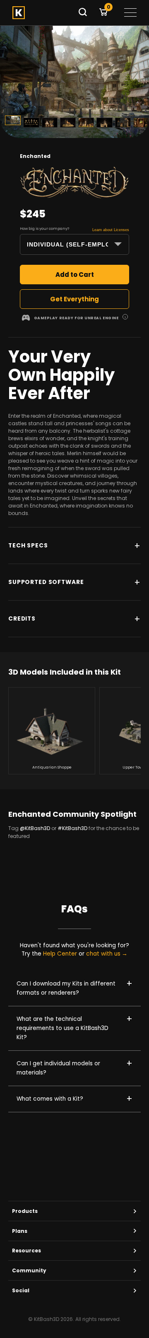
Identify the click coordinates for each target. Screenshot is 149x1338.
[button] (125, 318)
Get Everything (74, 299)
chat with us (103, 954)
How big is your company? (44, 228)
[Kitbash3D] (42, 12)
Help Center (60, 954)
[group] (51, 730)
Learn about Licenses (110, 230)
